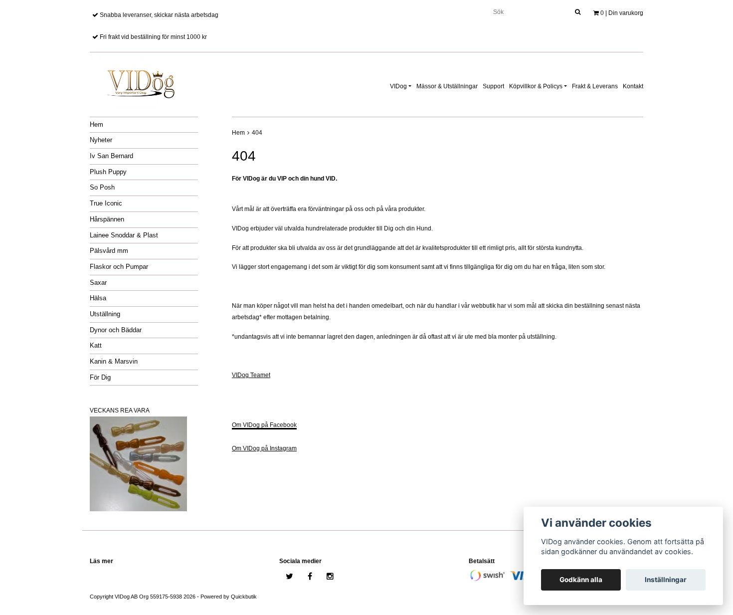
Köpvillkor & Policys (535, 86)
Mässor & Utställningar (447, 86)
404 (257, 132)
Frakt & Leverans (595, 86)
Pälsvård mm (109, 250)
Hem (96, 124)
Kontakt (633, 86)
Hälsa (98, 298)
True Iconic (106, 203)
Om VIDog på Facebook (264, 424)
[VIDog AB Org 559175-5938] (139, 80)
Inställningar (666, 580)
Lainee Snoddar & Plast (124, 235)
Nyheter (101, 140)
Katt (96, 345)
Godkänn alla (580, 580)
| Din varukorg (621, 12)
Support (493, 86)
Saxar (98, 282)
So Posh (102, 187)
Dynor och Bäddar (116, 330)
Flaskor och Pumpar (119, 266)
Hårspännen (107, 219)
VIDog (398, 86)
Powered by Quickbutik (228, 597)
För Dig (100, 377)
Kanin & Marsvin (114, 361)
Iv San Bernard (111, 156)
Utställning (105, 314)
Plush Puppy (108, 172)
